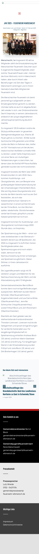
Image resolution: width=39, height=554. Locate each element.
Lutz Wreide (17, 28)
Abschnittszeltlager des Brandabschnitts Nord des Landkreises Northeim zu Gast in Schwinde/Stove (19, 391)
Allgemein (24, 30)
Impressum (8, 521)
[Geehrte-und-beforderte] (19, 34)
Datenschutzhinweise (13, 524)
